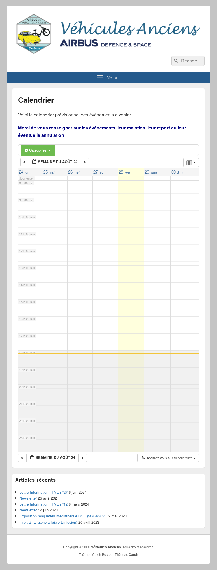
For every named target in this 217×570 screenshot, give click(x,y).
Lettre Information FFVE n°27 (43, 492)
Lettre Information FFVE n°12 (43, 504)
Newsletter (28, 498)
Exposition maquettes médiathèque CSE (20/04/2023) (63, 516)
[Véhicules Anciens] (108, 54)
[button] (168, 458)
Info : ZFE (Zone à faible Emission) (48, 522)
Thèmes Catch (126, 554)
